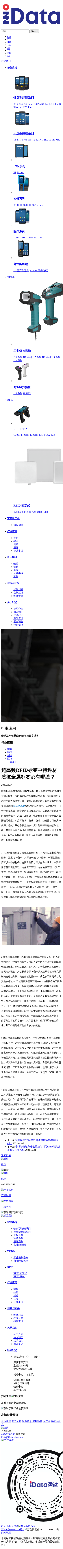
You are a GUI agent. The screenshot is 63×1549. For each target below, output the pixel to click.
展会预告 (18, 621)
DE (9, 53)
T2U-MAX (44, 435)
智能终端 (12, 67)
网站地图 (6, 1532)
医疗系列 (19, 231)
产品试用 (6, 61)
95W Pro (27, 107)
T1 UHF (25, 435)
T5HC (41, 237)
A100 (45, 512)
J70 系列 (17, 360)
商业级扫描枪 (22, 387)
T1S (30, 139)
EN (9, 39)
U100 (40, 512)
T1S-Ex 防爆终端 (39, 270)
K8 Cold (26, 205)
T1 (18, 139)
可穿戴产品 (13, 518)
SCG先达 (16, 1421)
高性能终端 (20, 264)
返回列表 (6, 1155)
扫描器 (11, 277)
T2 (33, 139)
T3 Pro (51, 139)
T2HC (16, 237)
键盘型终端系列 (23, 97)
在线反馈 (18, 592)
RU (9, 42)
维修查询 (18, 596)
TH (9, 44)
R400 (16, 512)
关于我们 (12, 602)
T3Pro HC (32, 237)
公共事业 (18, 550)
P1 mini (20, 172)
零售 (15, 538)
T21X (45, 139)
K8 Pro (44, 104)
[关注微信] (7, 1440)
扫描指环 (18, 525)
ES (8, 55)
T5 (14, 139)
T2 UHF (34, 435)
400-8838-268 (8, 1434)
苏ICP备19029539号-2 (12, 1529)
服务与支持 (13, 583)
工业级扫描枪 (22, 350)
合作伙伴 (18, 624)
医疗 (15, 547)
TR (9, 50)
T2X (53, 435)
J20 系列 (17, 357)
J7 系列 (27, 393)
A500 (22, 512)
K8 (50, 104)
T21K (38, 139)
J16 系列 (46, 357)
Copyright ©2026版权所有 (18, 1526)
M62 (58, 139)
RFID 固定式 (21, 505)
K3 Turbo (28, 104)
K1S (15, 104)
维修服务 (18, 589)
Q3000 (16, 435)
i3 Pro (55, 104)
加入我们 (18, 612)
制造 (15, 544)
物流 (15, 541)
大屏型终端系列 (23, 133)
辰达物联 (6, 1421)
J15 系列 (55, 357)
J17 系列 (36, 357)
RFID (10, 399)
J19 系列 (27, 357)
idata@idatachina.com (12, 1437)
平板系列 (19, 166)
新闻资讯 (18, 618)
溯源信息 (27, 1421)
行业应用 (12, 531)
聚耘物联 (37, 1421)
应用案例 (12, 557)
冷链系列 (19, 198)
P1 (14, 172)
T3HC (23, 237)
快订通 (46, 1421)
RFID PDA (20, 429)
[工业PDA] (31, 23)
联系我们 (18, 615)
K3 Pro (37, 104)
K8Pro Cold (37, 205)
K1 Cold (17, 205)
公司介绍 (18, 608)
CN (9, 36)
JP (8, 47)
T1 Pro (23, 139)
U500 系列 (30, 512)
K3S (21, 104)
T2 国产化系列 (21, 270)
